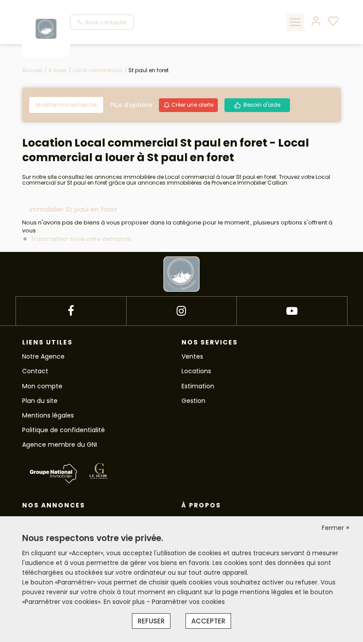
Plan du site (40, 400)
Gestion (193, 400)
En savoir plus (125, 601)
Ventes (192, 356)
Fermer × (336, 527)
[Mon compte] (315, 21)
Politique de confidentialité (63, 429)
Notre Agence (43, 356)
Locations (196, 371)
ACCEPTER (208, 621)
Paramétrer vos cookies (188, 601)
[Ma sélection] (333, 21)
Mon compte (42, 386)
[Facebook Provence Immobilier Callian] (71, 311)
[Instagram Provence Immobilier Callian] (181, 311)
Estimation (198, 386)
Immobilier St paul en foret (73, 209)
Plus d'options (131, 105)
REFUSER (151, 621)
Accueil (32, 70)
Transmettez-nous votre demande (81, 239)
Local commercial (97, 70)
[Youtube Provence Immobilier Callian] (291, 311)
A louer (57, 70)
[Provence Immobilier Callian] (46, 28)
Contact (35, 371)
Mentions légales (48, 415)
